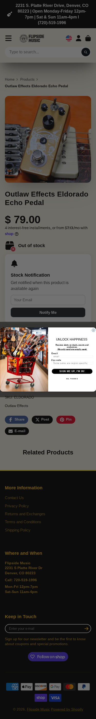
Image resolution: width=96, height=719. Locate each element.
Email (54, 353)
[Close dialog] (93, 330)
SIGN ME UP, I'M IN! (72, 371)
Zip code (56, 360)
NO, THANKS (72, 379)
